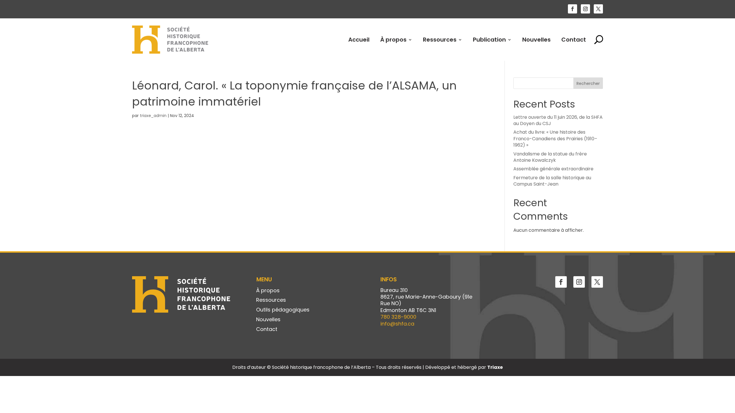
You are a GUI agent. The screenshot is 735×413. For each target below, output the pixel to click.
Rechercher (588, 83)
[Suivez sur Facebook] (572, 8)
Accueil (359, 40)
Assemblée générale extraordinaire (553, 168)
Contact (573, 40)
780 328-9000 (398, 316)
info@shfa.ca (397, 323)
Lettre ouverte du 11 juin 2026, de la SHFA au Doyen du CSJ (558, 120)
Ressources (440, 40)
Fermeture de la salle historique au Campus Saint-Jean (552, 180)
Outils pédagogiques (283, 310)
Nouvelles (536, 40)
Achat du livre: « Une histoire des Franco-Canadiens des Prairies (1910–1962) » (555, 138)
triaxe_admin (153, 115)
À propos (393, 40)
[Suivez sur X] (598, 8)
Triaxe (495, 367)
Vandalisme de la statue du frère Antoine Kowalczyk (550, 157)
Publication (489, 40)
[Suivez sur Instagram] (585, 8)
